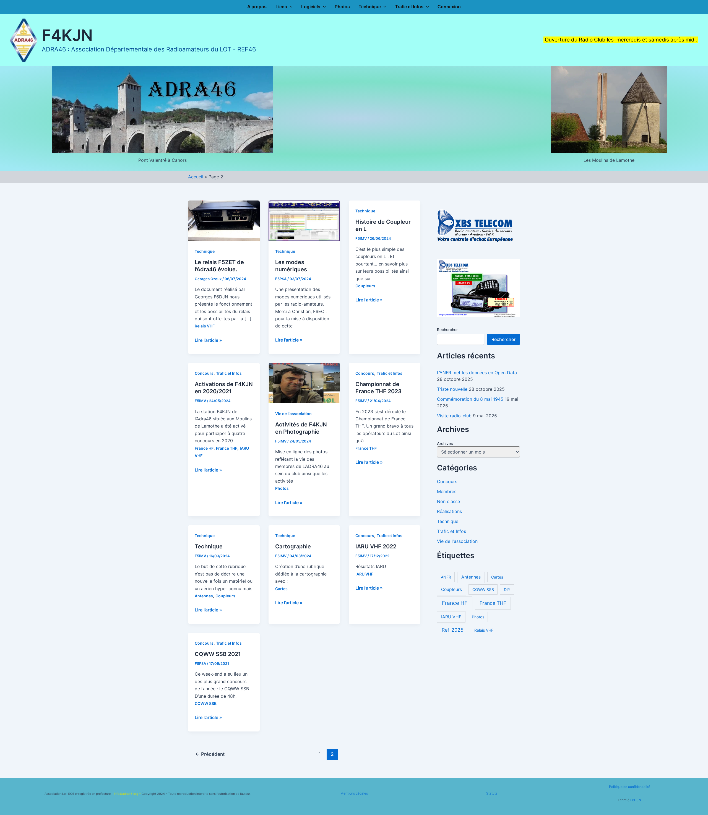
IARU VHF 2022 (375, 546)
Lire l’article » (208, 340)
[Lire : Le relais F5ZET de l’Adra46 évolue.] (224, 220)
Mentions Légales (354, 793)
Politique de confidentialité (629, 787)
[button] (290, 7)
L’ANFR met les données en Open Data (477, 372)
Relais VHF (205, 326)
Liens (281, 7)
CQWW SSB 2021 (218, 654)
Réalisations (449, 511)
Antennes (204, 595)
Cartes (281, 588)
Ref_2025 (453, 630)
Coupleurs (365, 285)
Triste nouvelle (452, 389)
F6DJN (635, 800)
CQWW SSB (206, 703)
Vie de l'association (293, 413)
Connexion (449, 7)
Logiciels (310, 7)
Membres (446, 491)
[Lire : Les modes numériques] (304, 220)
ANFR (446, 577)
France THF (226, 448)
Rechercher (447, 329)
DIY (507, 589)
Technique (370, 7)
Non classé (448, 501)
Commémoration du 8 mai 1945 (470, 399)
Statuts (491, 793)
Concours (204, 373)
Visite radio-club (454, 415)
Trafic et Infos (409, 7)
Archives (445, 443)
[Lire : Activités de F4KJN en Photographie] (304, 382)
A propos (257, 7)
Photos (342, 7)
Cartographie (293, 546)
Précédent (210, 754)
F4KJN (67, 35)
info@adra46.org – (128, 794)
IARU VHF (364, 574)
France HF (204, 448)
